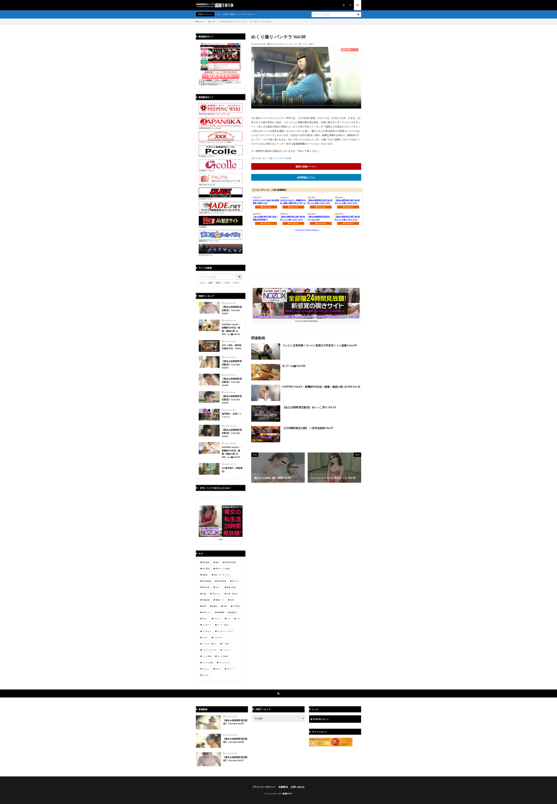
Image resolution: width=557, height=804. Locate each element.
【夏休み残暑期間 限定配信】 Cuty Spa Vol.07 (232, 310)
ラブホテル (206, 631)
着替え (233, 14)
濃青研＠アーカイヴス (209, 241)
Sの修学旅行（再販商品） (232, 470)
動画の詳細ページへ (306, 166)
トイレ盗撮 (206, 656)
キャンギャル (224, 662)
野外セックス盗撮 (222, 568)
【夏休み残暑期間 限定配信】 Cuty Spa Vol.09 (235, 722)
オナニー (251, 14)
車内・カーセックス (221, 575)
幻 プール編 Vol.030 (293, 365)
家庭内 (214, 606)
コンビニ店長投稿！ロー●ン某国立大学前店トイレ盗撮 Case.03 (319, 345)
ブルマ (205, 637)
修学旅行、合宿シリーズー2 (231, 415)
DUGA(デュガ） (206, 198)
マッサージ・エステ (225, 631)
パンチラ (242, 14)
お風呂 (226, 14)
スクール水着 (207, 662)
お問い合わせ (298, 786)
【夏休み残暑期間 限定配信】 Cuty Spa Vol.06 (232, 399)
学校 (225, 606)
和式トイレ (206, 612)
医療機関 (220, 612)
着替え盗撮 (231, 587)
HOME (201, 21)
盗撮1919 (287, 793)
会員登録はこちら (306, 177)
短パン (218, 587)
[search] (358, 14)
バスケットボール (209, 650)
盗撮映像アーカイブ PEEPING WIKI (220, 72)
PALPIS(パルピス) (207, 184)
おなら (218, 669)
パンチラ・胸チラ (308, 44)
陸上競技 (205, 568)
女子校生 (236, 606)
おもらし (205, 669)
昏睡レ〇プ (220, 600)
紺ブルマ (235, 581)
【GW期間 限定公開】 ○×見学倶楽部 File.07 (307, 428)
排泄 (232, 600)
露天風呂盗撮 (230, 562)
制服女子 (233, 612)
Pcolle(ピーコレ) (206, 156)
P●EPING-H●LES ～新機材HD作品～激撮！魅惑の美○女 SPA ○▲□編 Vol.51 (231, 329)
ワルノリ (217, 619)
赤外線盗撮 (206, 581)
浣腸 (204, 594)
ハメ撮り (226, 644)
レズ (238, 619)
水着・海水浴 (232, 594)
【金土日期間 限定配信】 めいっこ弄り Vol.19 (309, 407)
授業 (204, 606)
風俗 (217, 562)
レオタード (206, 625)
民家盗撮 (205, 600)
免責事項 (283, 786)
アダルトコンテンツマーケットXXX (215, 142)
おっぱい (205, 675)
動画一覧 (211, 21)
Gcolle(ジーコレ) (206, 170)
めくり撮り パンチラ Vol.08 (260, 21)
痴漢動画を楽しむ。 (322, 719)
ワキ (228, 619)
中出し (205, 619)
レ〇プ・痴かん (223, 625)
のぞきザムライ (206, 255)
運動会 (205, 575)
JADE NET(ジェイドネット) (211, 212)
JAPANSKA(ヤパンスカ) (209, 128)
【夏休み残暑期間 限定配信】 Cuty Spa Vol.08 (235, 740)
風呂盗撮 (205, 562)
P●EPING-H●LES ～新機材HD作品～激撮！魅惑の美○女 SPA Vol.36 (321, 386)
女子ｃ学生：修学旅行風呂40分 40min (232, 347)
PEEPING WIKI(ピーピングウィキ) (232, 21)
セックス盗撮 (222, 656)
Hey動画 (202, 227)
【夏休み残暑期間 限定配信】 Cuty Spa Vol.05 (232, 364)
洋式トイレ (216, 594)
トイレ (218, 14)
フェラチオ (218, 637)
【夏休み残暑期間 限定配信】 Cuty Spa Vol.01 (232, 433)
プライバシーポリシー (264, 786)
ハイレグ (226, 650)
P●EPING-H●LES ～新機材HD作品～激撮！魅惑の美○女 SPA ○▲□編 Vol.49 (231, 452)
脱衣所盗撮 (221, 581)
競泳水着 (205, 587)
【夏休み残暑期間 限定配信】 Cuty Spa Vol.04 (232, 381)
